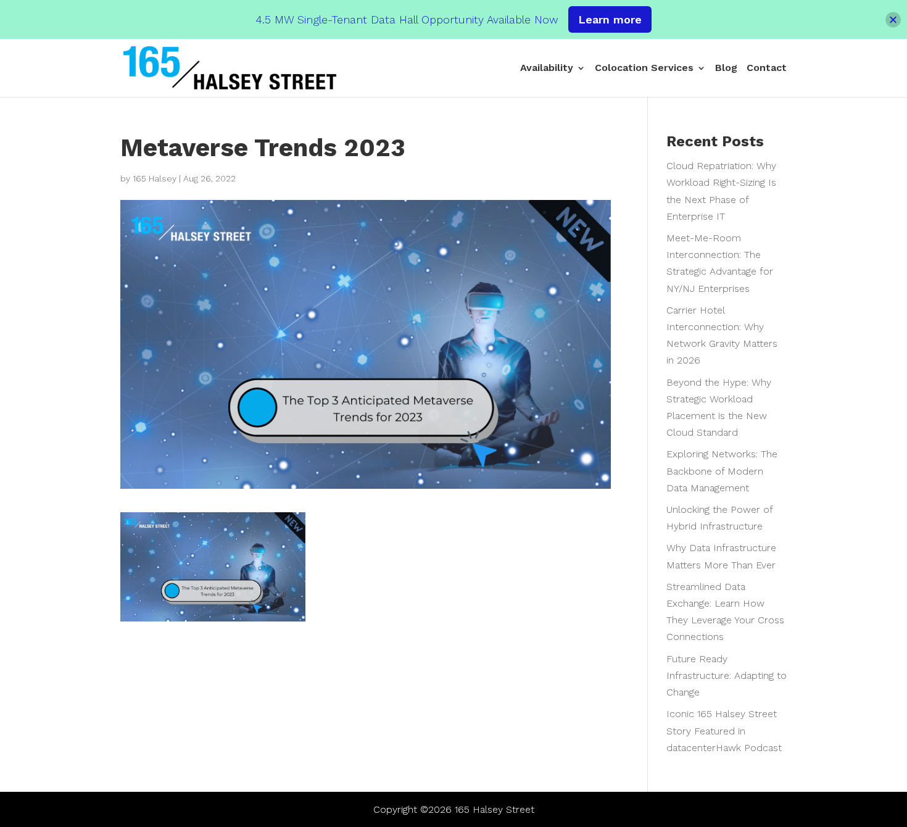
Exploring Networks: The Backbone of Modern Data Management (721, 470)
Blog (726, 68)
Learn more (610, 19)
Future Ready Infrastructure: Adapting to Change (726, 675)
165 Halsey (154, 178)
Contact (767, 68)
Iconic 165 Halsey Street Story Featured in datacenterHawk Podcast (724, 730)
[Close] (893, 19)
